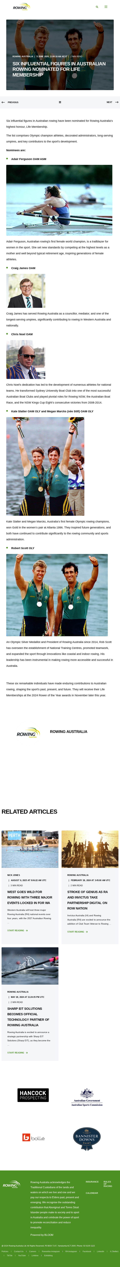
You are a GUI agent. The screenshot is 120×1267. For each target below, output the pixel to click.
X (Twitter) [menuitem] (114, 1251)
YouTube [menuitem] (22, 1255)
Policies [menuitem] (5, 1251)
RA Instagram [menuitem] (71, 1251)
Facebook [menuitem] (87, 1251)
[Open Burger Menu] (106, 6)
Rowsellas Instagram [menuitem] (51, 1251)
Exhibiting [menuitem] (48, 1255)
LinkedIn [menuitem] (101, 1251)
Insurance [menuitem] (92, 1182)
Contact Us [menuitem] (19, 1251)
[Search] (97, 6)
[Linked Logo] (33, 1095)
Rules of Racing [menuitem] (108, 1184)
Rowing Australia (22, 56)
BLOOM (48, 1235)
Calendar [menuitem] (92, 1193)
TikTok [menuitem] (10, 1255)
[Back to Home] (21, 6)
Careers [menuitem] (33, 1251)
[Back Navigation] (60, 102)
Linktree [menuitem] (35, 1255)
